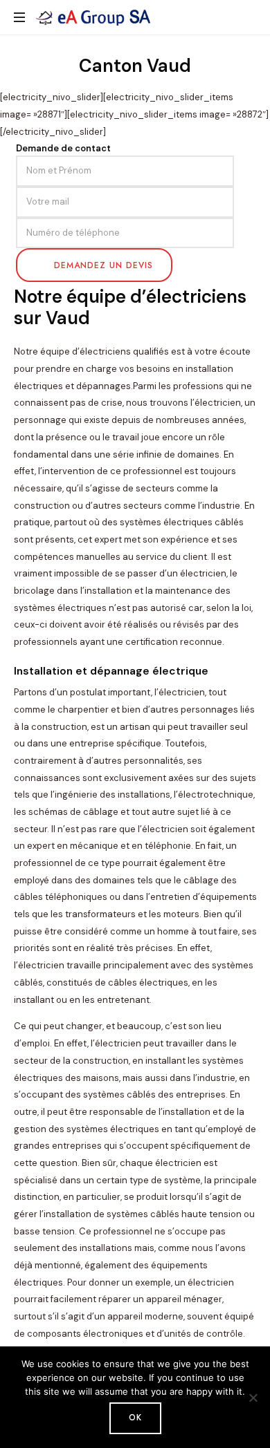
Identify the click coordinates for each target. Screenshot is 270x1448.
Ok (135, 1417)
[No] (253, 1397)
